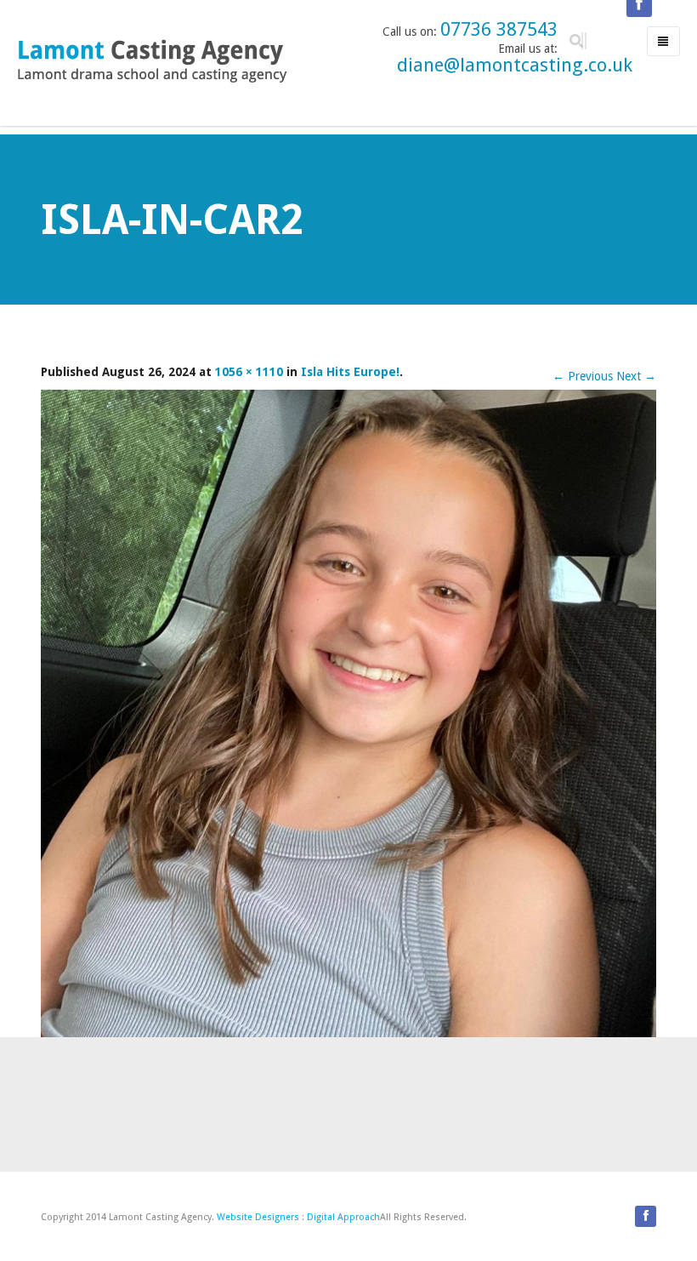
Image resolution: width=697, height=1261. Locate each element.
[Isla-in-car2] (348, 712)
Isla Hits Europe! (350, 372)
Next (636, 376)
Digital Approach (343, 1217)
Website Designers (258, 1217)
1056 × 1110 (249, 372)
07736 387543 (499, 29)
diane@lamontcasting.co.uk (514, 65)
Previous (582, 376)
